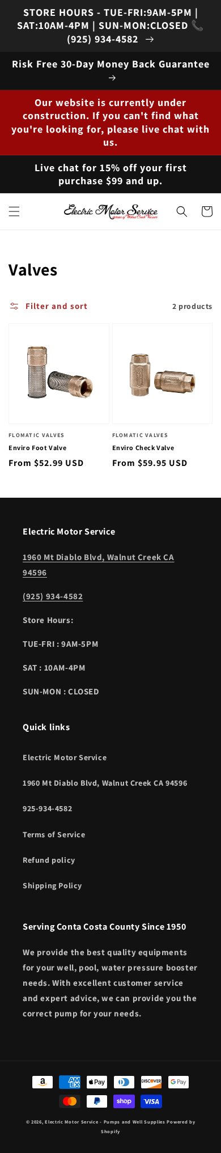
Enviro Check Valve (143, 447)
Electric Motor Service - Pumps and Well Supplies (105, 1121)
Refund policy (49, 860)
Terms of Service (54, 834)
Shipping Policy (52, 885)
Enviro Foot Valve (37, 447)
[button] (14, 211)
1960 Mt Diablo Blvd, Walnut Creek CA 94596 (105, 783)
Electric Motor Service (65, 757)
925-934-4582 (47, 808)
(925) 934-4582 (53, 596)
